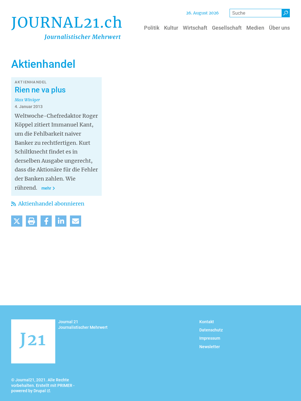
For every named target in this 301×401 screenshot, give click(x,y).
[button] (16, 221)
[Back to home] (66, 28)
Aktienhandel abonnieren (50, 203)
